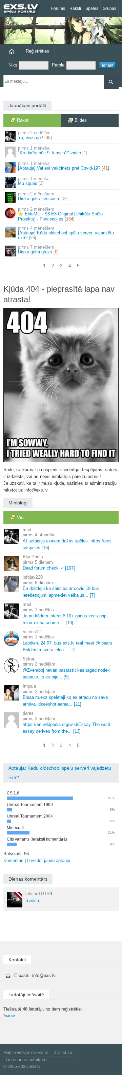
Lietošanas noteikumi (26, 1059)
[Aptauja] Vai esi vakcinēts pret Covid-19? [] (63, 166)
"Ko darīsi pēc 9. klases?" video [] (52, 150)
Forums (58, 8)
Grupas (109, 8)
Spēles (91, 8)
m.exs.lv (39, 1052)
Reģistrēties (37, 51)
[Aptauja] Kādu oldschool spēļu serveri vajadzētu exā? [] (66, 233)
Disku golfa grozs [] (38, 249)
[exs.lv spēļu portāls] (23, 9)
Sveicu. (38, 897)
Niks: (13, 65)
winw (9, 1015)
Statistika (63, 1052)
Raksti (75, 8)
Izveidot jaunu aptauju (48, 860)
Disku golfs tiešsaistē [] (42, 196)
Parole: (59, 65)
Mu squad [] (33, 181)
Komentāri (13, 860)
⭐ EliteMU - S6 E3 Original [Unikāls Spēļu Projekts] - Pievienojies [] (60, 214)
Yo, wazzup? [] (35, 135)
